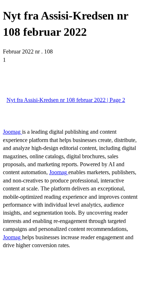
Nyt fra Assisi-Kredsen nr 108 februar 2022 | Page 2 (66, 100)
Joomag (12, 132)
